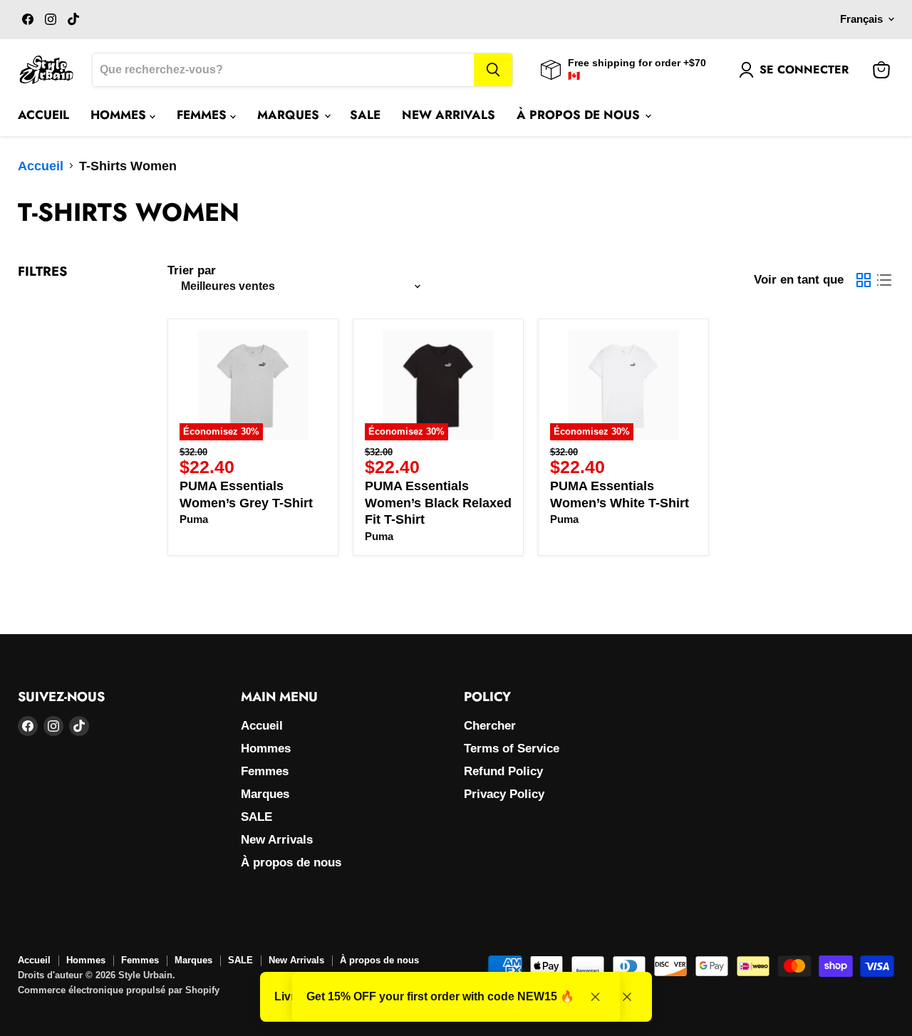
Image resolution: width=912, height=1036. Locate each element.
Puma (194, 519)
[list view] (884, 279)
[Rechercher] (493, 69)
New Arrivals (448, 114)
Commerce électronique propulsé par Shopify (118, 990)
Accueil (43, 114)
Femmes (203, 114)
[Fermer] (627, 996)
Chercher (490, 725)
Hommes (120, 114)
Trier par (191, 270)
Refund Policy (503, 771)
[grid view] (863, 279)
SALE (365, 114)
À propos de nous (580, 114)
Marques (290, 114)
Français (861, 19)
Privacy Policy (504, 794)
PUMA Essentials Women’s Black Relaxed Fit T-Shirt (438, 503)
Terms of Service (511, 748)
